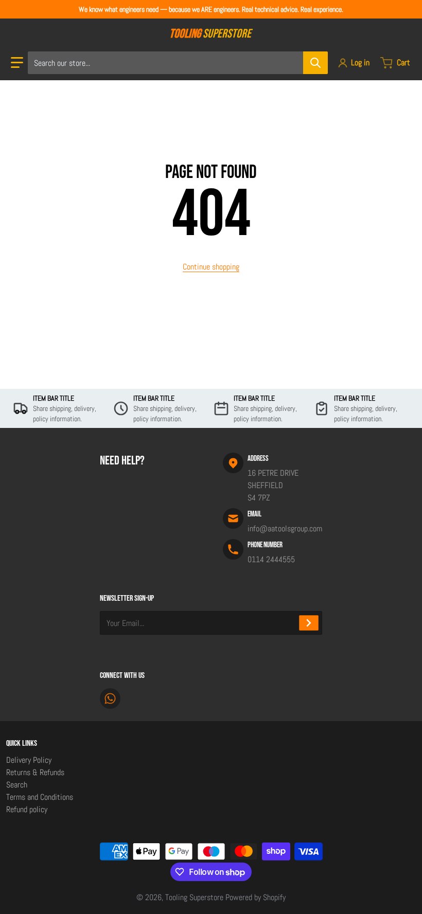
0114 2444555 (271, 559)
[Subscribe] (309, 623)
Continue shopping (211, 266)
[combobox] (177, 62)
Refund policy (26, 809)
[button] (17, 62)
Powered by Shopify (255, 897)
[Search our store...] (315, 62)
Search (16, 784)
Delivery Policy (28, 760)
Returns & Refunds (35, 772)
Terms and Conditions (39, 797)
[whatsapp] (110, 698)
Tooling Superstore (194, 897)
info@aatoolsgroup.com (285, 528)
